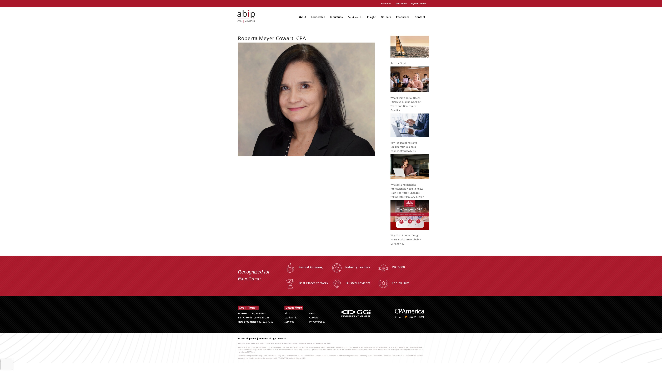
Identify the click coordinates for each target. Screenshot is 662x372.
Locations (386, 3)
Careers (386, 17)
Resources (402, 17)
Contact (420, 17)
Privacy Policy (317, 321)
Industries (336, 17)
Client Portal (401, 3)
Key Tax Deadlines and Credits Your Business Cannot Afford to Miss (403, 147)
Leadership (318, 17)
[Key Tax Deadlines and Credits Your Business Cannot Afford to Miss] (409, 125)
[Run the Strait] (409, 47)
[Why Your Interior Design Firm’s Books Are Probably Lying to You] (409, 215)
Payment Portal (418, 3)
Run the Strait (398, 63)
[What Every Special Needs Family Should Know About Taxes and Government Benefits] (409, 80)
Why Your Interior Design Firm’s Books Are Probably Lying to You (405, 239)
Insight (371, 17)
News (312, 313)
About (302, 17)
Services (353, 17)
